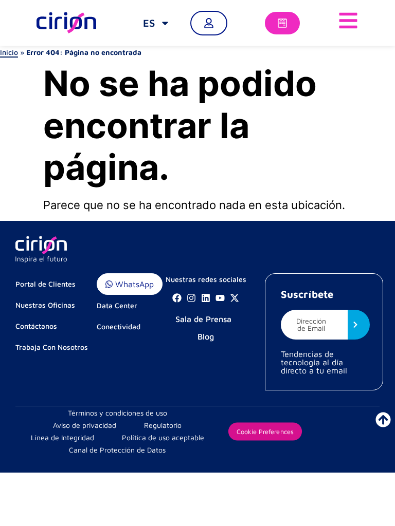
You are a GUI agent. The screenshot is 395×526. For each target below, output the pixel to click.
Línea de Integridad (62, 437)
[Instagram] (191, 298)
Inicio (9, 52)
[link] (157, 23)
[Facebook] (177, 298)
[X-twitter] (234, 298)
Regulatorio (163, 425)
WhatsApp (133, 284)
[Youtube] (220, 298)
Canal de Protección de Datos (117, 449)
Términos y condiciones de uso (117, 412)
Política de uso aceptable (163, 437)
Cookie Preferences (265, 431)
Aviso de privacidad (84, 425)
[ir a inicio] (383, 419)
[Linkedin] (205, 298)
